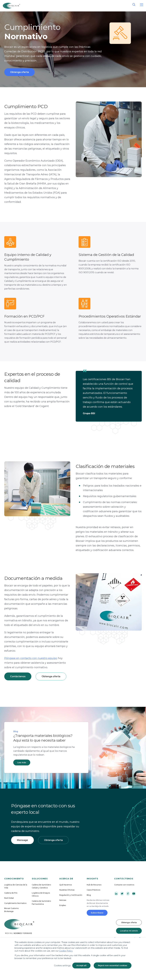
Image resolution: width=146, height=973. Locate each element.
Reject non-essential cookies (112, 965)
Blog (89, 895)
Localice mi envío (129, 931)
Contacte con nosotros (124, 885)
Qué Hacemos (65, 885)
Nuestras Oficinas (66, 890)
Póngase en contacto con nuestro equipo (30, 658)
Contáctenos (18, 676)
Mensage (22, 840)
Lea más (21, 762)
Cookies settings (62, 965)
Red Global (9, 898)
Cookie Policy (66, 951)
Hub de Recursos (94, 885)
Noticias (62, 900)
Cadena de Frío (10, 893)
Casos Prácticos (93, 890)
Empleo (62, 905)
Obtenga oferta (19, 72)
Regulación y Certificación (70, 895)
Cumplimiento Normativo (15, 903)
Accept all (81, 965)
